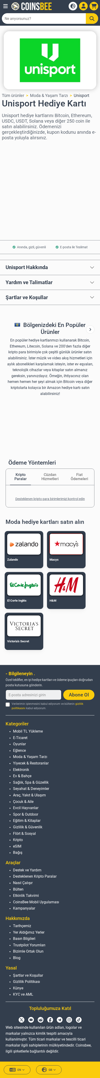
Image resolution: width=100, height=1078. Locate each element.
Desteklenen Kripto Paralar (35, 876)
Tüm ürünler (13, 95)
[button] (5, 6)
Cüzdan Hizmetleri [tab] (50, 476)
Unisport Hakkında (27, 267)
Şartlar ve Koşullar (27, 297)
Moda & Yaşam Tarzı (49, 95)
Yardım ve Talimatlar (29, 282)
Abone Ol (79, 695)
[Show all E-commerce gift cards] (90, 329)
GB (50, 1070)
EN (19, 1070)
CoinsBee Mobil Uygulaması (36, 902)
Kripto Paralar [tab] (20, 476)
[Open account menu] (83, 6)
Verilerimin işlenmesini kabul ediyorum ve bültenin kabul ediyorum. (47, 706)
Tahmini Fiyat (14, 186)
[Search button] (92, 18)
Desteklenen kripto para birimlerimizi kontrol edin (50, 499)
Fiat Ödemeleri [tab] (79, 476)
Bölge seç (11, 146)
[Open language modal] (73, 6)
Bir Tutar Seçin (15, 166)
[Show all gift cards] (90, 329)
